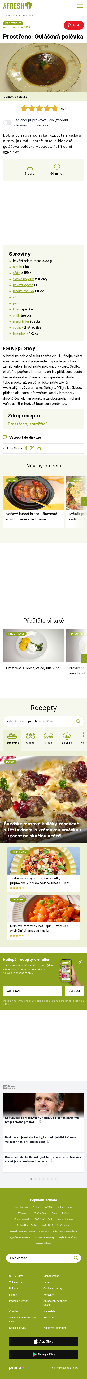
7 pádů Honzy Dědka (27, 1225)
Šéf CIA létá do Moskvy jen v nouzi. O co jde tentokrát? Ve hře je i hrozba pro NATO (42, 1120)
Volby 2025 (47, 1225)
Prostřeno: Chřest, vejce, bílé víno (32, 668)
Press (47, 1282)
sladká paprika (23, 279)
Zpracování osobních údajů (55, 1302)
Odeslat (74, 990)
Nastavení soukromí (55, 1327)
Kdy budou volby (22, 1219)
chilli (16, 315)
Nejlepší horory (64, 1207)
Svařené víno (63, 1225)
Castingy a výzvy (53, 1288)
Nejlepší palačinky (68, 1237)
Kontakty (49, 1294)
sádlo (16, 273)
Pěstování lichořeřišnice (65, 1231)
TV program (24, 1213)
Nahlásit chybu (17, 1327)
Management (51, 1275)
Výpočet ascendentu (20, 1237)
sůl (15, 297)
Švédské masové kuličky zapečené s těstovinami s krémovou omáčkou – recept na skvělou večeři (42, 830)
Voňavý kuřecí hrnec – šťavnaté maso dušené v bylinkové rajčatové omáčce (31, 517)
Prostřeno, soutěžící (16, 27)
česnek (18, 327)
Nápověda (49, 1311)
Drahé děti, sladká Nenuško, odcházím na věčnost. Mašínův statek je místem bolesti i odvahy (43, 1159)
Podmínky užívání (19, 1300)
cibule (17, 267)
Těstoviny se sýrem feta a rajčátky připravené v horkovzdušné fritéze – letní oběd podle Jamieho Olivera (40, 882)
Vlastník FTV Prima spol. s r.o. (23, 1319)
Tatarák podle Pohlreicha (22, 1231)
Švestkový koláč (43, 1243)
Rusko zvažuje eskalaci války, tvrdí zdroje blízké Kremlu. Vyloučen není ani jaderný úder (41, 1139)
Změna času (40, 1213)
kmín (17, 309)
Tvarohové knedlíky (44, 1237)
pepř (16, 303)
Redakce (49, 1317)
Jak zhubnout (22, 1207)
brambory (20, 333)
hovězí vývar (23, 285)
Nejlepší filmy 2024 (42, 1207)
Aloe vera (44, 1231)
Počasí (65, 1213)
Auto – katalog (65, 1219)
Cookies (13, 1311)
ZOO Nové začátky (44, 1219)
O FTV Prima (16, 1275)
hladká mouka (23, 291)
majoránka (21, 321)
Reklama (14, 1288)
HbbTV (13, 1294)
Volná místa (16, 1282)
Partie (55, 1213)
